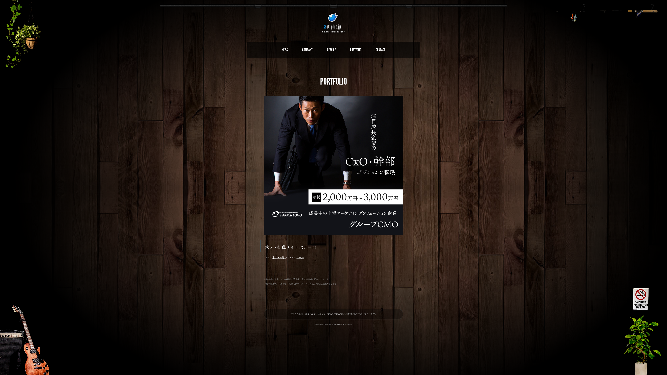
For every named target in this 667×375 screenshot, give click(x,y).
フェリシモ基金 (316, 314)
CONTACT (380, 50)
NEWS (285, 50)
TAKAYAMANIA (336, 314)
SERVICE (331, 50)
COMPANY (307, 50)
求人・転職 (278, 257)
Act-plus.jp (336, 324)
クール (300, 257)
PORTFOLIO (355, 50)
